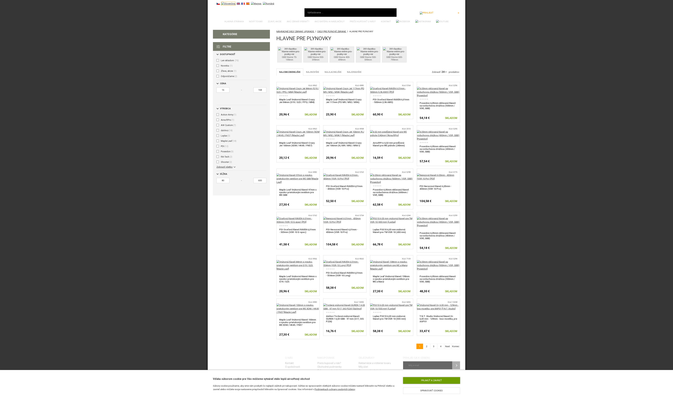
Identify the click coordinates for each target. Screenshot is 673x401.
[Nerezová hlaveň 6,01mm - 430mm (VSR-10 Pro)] (344, 218)
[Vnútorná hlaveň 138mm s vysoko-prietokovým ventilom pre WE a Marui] (391, 261)
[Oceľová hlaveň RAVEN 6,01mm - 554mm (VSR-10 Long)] (344, 261)
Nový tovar (256, 21)
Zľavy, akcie (274, 21)
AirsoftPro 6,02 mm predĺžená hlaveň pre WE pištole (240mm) (389, 144)
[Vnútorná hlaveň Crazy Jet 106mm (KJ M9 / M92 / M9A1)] (344, 132)
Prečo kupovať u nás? (363, 21)
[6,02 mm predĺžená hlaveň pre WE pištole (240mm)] (391, 132)
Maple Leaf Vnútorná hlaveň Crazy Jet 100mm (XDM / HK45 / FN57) (297, 144)
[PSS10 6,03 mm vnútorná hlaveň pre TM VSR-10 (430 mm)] (391, 218)
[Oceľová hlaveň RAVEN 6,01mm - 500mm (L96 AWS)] (391, 88)
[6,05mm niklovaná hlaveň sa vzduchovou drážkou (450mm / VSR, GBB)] (438, 218)
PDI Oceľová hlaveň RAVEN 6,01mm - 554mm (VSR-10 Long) (344, 274)
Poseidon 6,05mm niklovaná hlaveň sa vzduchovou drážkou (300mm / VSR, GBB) (438, 279)
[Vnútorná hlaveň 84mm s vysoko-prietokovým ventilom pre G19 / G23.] (298, 261)
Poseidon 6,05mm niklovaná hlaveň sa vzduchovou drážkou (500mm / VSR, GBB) (438, 106)
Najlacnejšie (333, 72)
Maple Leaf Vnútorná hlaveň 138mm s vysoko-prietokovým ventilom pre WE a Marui (391, 279)
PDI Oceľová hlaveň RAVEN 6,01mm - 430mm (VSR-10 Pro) (344, 187)
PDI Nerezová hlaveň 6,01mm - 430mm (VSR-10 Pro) (342, 230)
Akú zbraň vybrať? (298, 21)
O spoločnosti (292, 366)
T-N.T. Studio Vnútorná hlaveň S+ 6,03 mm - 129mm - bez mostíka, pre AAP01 (438, 319)
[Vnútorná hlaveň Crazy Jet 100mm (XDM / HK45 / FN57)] (298, 132)
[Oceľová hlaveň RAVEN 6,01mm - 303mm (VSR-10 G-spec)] (298, 218)
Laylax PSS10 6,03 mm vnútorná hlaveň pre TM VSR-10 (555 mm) (389, 317)
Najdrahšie (354, 72)
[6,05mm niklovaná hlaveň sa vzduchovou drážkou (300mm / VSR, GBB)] (438, 261)
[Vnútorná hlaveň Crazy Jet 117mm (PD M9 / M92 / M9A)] (344, 88)
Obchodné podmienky (329, 366)
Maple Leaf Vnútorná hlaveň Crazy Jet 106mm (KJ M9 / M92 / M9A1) (343, 144)
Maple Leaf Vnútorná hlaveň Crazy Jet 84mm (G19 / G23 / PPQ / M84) (297, 100)
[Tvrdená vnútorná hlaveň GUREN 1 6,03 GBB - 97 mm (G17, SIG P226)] (344, 305)
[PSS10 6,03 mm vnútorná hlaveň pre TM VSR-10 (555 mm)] (391, 305)
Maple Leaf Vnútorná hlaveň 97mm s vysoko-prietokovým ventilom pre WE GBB (298, 192)
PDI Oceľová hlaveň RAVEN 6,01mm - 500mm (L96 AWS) (391, 100)
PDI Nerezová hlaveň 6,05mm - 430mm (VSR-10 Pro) (435, 187)
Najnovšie (312, 72)
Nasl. (447, 346)
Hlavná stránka (234, 21)
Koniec (455, 346)
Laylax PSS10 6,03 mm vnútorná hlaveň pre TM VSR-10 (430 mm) (389, 230)
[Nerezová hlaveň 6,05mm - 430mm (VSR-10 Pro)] (438, 175)
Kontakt (386, 21)
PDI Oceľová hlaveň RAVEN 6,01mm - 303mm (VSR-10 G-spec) (297, 230)
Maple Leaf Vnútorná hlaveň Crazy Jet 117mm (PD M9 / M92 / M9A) (343, 100)
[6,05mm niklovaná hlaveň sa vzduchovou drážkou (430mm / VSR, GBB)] (438, 132)
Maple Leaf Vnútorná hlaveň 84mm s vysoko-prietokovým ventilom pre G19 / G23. (298, 279)
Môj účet (363, 366)
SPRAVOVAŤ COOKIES (431, 390)
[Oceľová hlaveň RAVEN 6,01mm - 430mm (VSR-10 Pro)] (344, 175)
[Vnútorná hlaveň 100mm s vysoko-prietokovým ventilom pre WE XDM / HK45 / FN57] (298, 305)
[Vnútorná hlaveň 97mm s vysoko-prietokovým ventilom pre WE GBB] (298, 175)
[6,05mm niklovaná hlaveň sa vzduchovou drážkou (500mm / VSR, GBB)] (438, 88)
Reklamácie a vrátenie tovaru (375, 363)
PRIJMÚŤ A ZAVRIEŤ (431, 380)
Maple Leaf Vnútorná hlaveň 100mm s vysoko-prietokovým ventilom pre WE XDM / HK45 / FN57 (297, 322)
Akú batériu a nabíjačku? (330, 21)
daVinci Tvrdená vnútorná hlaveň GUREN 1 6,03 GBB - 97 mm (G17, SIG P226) (345, 319)
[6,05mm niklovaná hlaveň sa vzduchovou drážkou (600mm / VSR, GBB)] (391, 175)
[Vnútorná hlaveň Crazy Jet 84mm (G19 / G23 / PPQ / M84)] (298, 88)
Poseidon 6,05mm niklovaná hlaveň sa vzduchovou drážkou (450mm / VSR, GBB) (438, 236)
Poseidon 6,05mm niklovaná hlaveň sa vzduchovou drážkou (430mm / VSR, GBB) (438, 149)
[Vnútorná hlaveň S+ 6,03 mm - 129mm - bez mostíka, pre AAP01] (438, 305)
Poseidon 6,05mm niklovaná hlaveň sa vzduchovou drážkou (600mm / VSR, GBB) (391, 192)
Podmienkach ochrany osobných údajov (335, 389)
